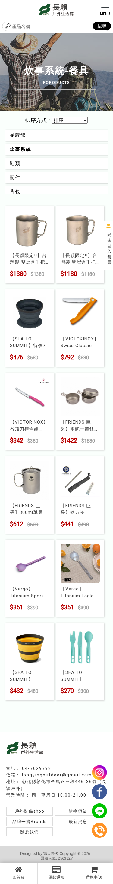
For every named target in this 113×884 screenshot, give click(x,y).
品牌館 (18, 135)
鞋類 (15, 163)
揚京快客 (51, 853)
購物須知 (78, 811)
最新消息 (78, 821)
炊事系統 (20, 149)
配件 (15, 177)
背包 (15, 191)
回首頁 (18, 877)
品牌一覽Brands (29, 821)
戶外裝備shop (29, 811)
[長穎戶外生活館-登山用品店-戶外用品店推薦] (56, 9)
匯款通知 (56, 877)
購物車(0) (94, 877)
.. (92, 853)
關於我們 (29, 831)
